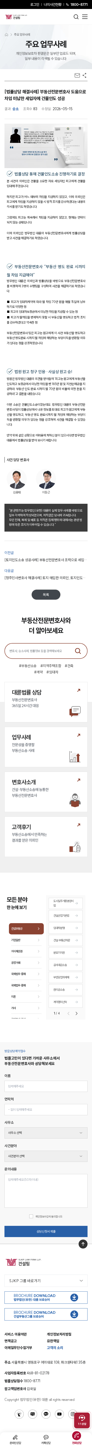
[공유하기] (84, 75)
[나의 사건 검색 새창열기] (19, 1414)
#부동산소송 (28, 666)
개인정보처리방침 (59, 1334)
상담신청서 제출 (46, 1231)
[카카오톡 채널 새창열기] (46, 1414)
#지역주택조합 (50, 666)
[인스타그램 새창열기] (72, 1414)
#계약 (38, 672)
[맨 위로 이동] (83, 1244)
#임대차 (52, 672)
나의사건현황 (52, 4)
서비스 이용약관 (15, 1334)
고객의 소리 (55, 1347)
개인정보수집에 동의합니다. (49, 1216)
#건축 (69, 666)
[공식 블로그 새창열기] (32, 1414)
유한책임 (53, 1341)
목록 (46, 594)
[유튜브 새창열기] (59, 1414)
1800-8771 (79, 4)
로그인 (34, 4)
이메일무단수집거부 (18, 1347)
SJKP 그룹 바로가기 (25, 1280)
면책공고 (10, 1341)
